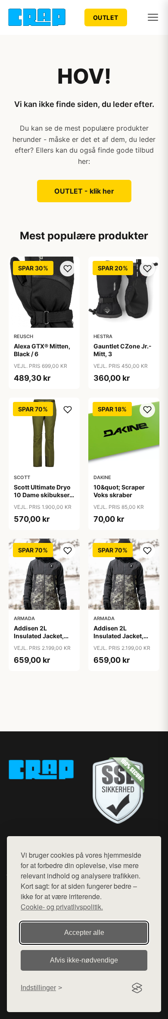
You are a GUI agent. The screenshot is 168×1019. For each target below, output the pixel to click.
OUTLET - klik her (84, 191)
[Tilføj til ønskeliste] (67, 268)
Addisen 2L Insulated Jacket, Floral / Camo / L (39, 635)
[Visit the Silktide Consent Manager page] (137, 988)
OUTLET (105, 17)
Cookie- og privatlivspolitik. (62, 907)
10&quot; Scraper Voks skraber (119, 491)
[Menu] (153, 17)
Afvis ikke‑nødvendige (84, 960)
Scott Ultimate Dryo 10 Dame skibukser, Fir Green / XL (42, 494)
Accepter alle (84, 932)
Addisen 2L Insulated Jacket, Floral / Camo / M (118, 635)
